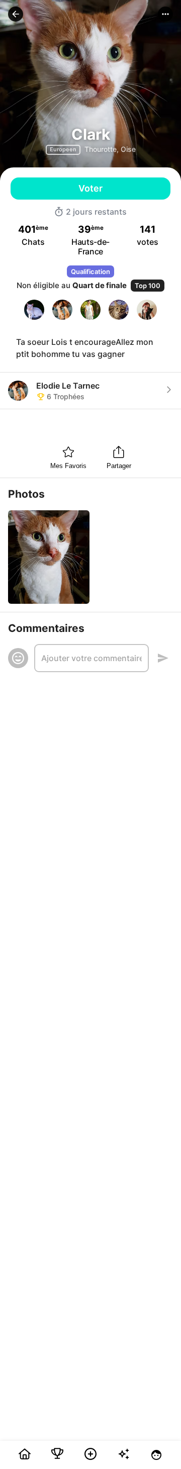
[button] (15, 14)
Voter (90, 188)
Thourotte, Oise (110, 149)
